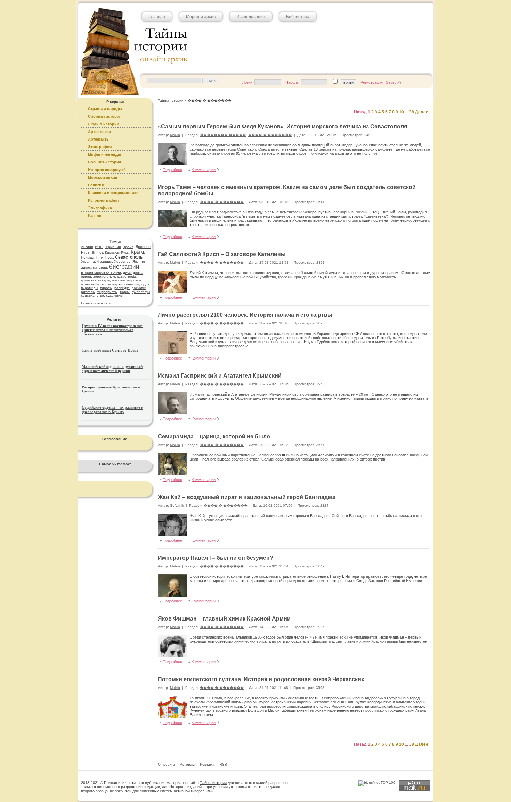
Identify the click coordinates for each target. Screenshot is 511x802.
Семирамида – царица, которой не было (214, 436)
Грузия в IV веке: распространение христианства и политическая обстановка (112, 329)
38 (411, 112)
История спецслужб (107, 170)
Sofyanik (177, 505)
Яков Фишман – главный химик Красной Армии (224, 619)
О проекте (166, 764)
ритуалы (88, 292)
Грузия (128, 247)
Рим (99, 257)
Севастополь (129, 257)
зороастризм (104, 276)
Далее (421, 112)
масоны (118, 280)
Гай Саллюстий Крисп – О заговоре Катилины (222, 254)
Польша (87, 257)
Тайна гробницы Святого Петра (110, 350)
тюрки (125, 292)
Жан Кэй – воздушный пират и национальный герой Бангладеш (246, 497)
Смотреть (414, 290)
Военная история (104, 162)
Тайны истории (213, 782)
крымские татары (95, 280)
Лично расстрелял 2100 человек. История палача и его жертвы (245, 315)
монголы (131, 284)
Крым (137, 252)
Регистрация (371, 82)
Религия (96, 185)
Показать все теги (96, 303)
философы (141, 292)
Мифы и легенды (104, 154)
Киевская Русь (117, 252)
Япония (138, 261)
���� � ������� (270, 135)
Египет (97, 252)
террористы (107, 292)
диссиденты (133, 273)
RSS (223, 764)
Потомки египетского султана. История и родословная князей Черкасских (261, 679)
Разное (94, 215)
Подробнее (172, 170)
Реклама (207, 764)
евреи (86, 276)
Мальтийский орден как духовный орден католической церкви (112, 368)
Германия (113, 247)
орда (145, 284)
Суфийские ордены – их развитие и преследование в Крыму (112, 409)
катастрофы (127, 276)
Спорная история (104, 116)
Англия (87, 247)
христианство (92, 295)
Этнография (100, 147)
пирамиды (89, 288)
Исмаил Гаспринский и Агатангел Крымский (220, 376)
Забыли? (394, 82)
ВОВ (99, 247)
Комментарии (204, 170)
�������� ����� (223, 135)
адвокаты (89, 267)
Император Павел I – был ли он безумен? (215, 558)
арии (103, 267)
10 (401, 112)
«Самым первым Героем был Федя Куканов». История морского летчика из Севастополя (282, 126)
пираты (106, 288)
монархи (115, 284)
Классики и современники (113, 193)
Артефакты (99, 139)
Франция (104, 261)
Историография (103, 200)
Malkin (175, 135)
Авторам (187, 764)
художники (115, 295)
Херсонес (122, 261)
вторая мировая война (101, 272)
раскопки (139, 288)
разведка (122, 288)
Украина (88, 261)
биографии (124, 266)
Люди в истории (103, 124)
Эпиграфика (100, 208)
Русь (109, 257)
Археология (99, 131)
